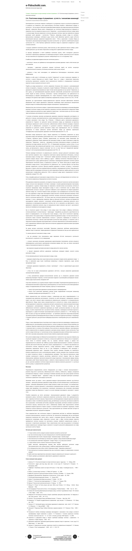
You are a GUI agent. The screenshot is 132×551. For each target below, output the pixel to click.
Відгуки (72, 1)
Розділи (58, 1)
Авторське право (65, 1)
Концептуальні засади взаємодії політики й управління (44, 13)
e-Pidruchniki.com (36, 5)
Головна (53, 1)
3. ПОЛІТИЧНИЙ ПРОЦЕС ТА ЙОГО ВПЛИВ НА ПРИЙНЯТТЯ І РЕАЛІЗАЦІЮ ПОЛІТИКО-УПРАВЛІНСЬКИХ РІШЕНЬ (63, 539)
